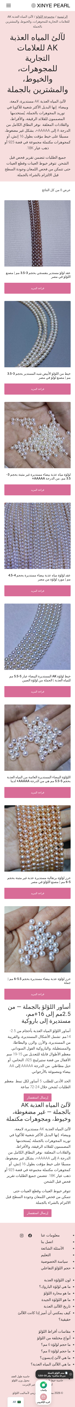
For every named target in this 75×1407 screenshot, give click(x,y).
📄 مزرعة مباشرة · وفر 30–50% (53, 1374)
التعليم (46, 1255)
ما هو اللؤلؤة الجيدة (56, 1300)
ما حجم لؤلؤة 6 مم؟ (56, 1344)
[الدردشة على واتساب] (43, 1384)
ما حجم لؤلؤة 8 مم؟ (56, 1351)
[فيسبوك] (30, 1235)
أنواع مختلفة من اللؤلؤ (54, 1338)
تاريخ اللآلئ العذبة (57, 1306)
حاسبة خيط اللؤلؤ (54, 1380)
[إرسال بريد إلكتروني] (43, 1397)
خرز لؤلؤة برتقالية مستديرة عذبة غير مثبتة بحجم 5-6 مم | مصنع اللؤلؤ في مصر (39, 880)
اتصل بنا (47, 1242)
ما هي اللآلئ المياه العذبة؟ (51, 1364)
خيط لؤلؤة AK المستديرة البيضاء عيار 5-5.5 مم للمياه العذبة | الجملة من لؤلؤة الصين (40, 678)
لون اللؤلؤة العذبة (57, 1280)
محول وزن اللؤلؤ (20, 1380)
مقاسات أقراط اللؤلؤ (55, 1331)
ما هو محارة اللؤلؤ (57, 1293)
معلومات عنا (50, 1235)
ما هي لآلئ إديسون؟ (55, 1357)
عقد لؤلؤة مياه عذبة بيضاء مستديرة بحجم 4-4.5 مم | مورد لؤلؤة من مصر (39, 577)
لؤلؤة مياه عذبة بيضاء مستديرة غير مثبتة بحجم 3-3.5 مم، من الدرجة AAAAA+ (38, 476)
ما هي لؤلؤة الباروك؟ (55, 1286)
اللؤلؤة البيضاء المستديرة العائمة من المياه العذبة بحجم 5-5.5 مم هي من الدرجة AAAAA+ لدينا (39, 779)
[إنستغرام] (21, 1235)
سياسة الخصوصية (54, 1261)
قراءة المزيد (37, 288)
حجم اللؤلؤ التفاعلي (56, 1268)
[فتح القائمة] (8, 5)
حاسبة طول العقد (20, 1376)
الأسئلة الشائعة (52, 1248)
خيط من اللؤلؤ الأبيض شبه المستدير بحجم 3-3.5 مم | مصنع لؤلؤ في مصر (39, 375)
